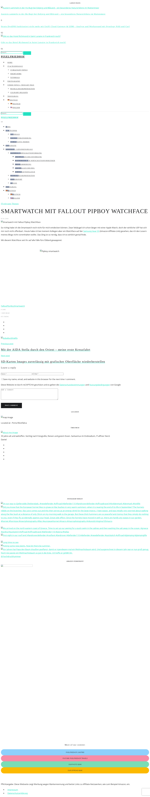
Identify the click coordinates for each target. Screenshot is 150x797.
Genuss (13, 183)
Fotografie (11, 145)
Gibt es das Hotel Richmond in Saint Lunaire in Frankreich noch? (33, 42)
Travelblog (13, 96)
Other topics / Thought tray (21, 85)
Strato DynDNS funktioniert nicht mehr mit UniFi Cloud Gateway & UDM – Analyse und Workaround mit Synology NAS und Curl (65, 26)
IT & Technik (11, 130)
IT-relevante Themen (20, 142)
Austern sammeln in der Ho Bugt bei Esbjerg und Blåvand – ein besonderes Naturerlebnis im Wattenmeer (53, 14)
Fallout (4, 306)
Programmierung (23, 164)
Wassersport (16, 179)
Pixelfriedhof (13, 56)
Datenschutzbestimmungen (72, 384)
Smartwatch (19, 306)
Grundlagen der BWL (25, 168)
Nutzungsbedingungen (99, 384)
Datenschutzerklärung (18, 793)
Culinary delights (19, 92)
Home (10, 62)
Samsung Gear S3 (91, 231)
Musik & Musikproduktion (22, 89)
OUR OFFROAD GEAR (75, 770)
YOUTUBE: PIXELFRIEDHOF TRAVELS (75, 758)
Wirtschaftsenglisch (25, 172)
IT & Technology (15, 66)
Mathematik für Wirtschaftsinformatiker (35, 160)
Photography (14, 81)
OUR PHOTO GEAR (75, 764)
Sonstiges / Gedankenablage (19, 149)
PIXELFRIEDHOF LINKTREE (75, 752)
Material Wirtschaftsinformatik (26, 153)
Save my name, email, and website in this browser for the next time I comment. (39, 379)
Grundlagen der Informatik (28, 157)
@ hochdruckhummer (11, 556)
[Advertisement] (71, 479)
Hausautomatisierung (20, 138)
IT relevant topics (19, 70)
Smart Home (15, 74)
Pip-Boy (10, 306)
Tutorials (15, 77)
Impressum (13, 789)
